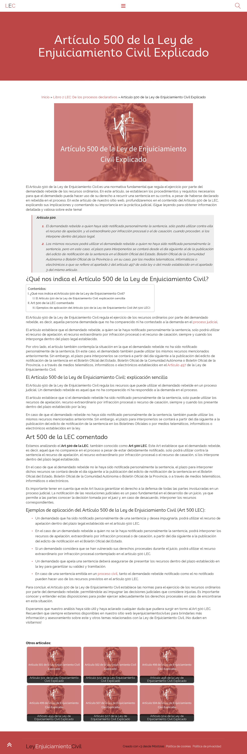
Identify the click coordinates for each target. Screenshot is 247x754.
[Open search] (236, 6)
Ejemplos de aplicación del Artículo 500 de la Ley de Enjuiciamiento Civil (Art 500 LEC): (93, 307)
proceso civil (107, 574)
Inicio (45, 97)
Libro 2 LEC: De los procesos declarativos (85, 97)
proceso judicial (205, 322)
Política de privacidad (207, 746)
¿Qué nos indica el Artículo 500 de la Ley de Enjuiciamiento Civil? (77, 293)
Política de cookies (178, 746)
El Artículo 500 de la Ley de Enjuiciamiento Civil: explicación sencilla (80, 298)
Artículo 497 (176, 365)
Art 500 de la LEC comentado (52, 303)
